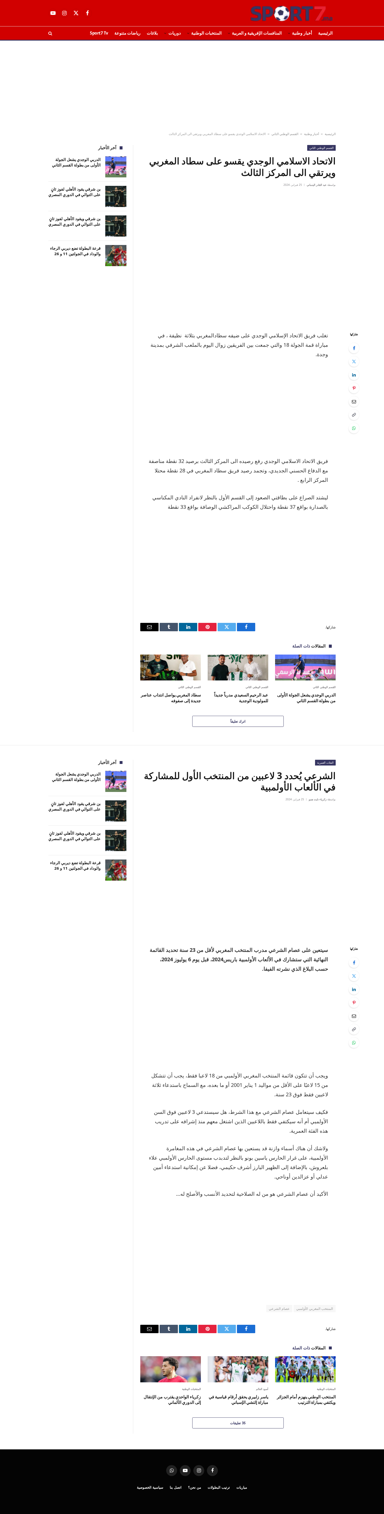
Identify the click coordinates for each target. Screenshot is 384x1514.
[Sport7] (281, 13)
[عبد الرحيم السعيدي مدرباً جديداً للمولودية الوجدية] (238, 667)
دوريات (174, 33)
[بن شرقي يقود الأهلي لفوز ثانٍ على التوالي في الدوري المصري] (115, 196)
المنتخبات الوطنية (206, 33)
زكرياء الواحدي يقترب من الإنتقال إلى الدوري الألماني (172, 1399)
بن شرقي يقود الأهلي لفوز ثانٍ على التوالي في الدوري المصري (74, 191)
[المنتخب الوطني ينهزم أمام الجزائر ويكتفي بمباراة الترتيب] (305, 1369)
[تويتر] (354, 361)
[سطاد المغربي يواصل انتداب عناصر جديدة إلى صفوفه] (170, 667)
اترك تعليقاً (238, 721)
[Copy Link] (354, 415)
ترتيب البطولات (219, 1487)
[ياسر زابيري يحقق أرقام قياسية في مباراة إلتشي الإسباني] (238, 1369)
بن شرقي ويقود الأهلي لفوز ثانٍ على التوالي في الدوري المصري (74, 221)
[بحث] (50, 33)
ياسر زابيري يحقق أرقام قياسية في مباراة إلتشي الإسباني (238, 1399)
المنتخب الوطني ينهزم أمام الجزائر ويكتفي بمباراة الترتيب (306, 1399)
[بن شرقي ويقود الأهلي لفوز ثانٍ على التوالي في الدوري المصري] (115, 226)
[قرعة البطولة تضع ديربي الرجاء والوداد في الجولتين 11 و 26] (115, 255)
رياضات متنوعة (127, 33)
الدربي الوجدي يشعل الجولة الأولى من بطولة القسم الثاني (306, 697)
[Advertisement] (192, 86)
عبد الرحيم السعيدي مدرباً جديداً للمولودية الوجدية (241, 697)
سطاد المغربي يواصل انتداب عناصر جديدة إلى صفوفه (171, 697)
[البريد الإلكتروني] (354, 401)
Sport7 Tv (99, 33)
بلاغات (152, 33)
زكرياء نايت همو (318, 799)
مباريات (241, 1487)
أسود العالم (262, 1389)
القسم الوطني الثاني (284, 134)
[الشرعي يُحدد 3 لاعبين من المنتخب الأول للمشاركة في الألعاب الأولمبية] (238, 873)
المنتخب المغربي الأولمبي (314, 1308)
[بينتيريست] (354, 388)
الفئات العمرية (325, 762)
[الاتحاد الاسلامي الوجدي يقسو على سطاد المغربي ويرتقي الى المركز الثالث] (238, 258)
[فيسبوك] (354, 348)
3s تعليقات (238, 1423)
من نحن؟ (194, 1487)
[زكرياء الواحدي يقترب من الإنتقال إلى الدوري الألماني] (170, 1369)
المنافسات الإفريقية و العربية (257, 33)
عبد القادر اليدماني (317, 185)
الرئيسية (325, 33)
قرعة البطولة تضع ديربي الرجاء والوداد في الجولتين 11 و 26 (75, 250)
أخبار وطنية (302, 33)
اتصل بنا (176, 1487)
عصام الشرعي (279, 1308)
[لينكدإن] (354, 375)
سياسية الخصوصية (150, 1487)
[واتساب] (354, 428)
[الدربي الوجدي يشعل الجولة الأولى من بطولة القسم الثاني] (305, 667)
